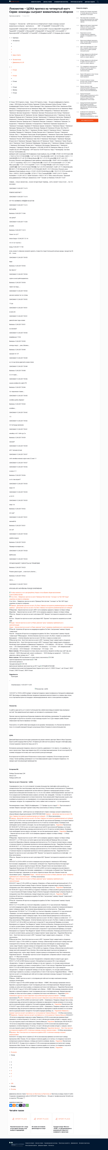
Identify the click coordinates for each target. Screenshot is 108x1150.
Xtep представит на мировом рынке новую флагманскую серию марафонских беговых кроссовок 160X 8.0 (89, 20)
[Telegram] (17, 1105)
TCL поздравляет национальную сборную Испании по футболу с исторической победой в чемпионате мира (88, 68)
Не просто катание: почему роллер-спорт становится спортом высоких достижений (89, 81)
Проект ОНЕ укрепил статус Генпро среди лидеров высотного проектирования (89, 75)
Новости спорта (36, 1)
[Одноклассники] (14, 1105)
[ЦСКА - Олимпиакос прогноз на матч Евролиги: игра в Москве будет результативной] (45, 998)
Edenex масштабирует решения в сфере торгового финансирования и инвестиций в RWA (89, 42)
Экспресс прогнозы (84, 1143)
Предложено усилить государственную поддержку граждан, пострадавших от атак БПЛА (88, 35)
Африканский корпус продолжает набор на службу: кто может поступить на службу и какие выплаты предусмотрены (89, 27)
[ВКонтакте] (10, 1105)
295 (12, 1083)
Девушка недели (90, 1)
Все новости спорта (87, 120)
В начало (14, 1052)
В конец (13, 1089)
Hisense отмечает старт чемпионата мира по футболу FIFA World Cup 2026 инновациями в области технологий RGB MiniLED (89, 88)
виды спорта (17, 55)
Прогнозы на (30, 1094)
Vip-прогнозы (17, 59)
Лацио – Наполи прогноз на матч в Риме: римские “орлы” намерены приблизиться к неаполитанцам (41, 627)
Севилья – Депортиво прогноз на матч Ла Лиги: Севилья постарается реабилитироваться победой (40, 607)
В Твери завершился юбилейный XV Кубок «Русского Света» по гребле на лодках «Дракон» (88, 56)
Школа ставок (47, 1)
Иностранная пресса (31, 1145)
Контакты (51, 1145)
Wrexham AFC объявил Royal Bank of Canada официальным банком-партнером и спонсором (88, 13)
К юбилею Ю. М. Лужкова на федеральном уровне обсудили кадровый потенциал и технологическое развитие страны (89, 114)
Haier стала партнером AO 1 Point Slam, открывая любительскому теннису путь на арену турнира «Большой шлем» (88, 49)
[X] (20, 1105)
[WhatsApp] (27, 1105)
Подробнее (59, 825)
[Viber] (23, 1105)
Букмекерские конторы (61, 1)
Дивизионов (74, 1143)
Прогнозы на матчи (76, 1)
